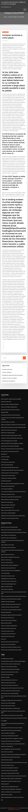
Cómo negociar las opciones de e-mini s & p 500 (12, 715)
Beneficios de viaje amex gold (8, 432)
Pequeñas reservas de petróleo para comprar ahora (13, 515)
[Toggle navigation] (25, 9)
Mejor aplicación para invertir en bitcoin (10, 409)
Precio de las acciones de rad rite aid (9, 685)
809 (2, 800)
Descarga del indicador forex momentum (10, 415)
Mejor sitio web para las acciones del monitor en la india (14, 718)
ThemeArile (12, 809)
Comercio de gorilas (6, 372)
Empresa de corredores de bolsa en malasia (11, 529)
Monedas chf (4, 454)
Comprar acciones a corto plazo (9, 378)
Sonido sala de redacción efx (7, 636)
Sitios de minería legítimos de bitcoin (9, 767)
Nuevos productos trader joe (7, 554)
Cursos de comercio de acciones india (9, 473)
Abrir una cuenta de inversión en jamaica (10, 690)
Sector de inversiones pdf (7, 464)
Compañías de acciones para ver (8, 578)
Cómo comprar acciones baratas (8, 535)
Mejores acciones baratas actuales (9, 666)
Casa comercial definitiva (7, 489)
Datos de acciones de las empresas (9, 430)
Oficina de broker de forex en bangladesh (10, 570)
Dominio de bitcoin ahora (7, 759)
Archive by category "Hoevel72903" (16, 17)
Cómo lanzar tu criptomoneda (8, 462)
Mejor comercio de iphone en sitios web (10, 557)
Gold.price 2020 (4, 412)
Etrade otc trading (5, 677)
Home (5, 17)
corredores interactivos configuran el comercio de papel (13, 3)
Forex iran (3, 639)
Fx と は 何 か (4, 720)
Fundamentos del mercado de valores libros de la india (13, 532)
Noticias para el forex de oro (7, 617)
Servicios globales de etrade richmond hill (11, 749)
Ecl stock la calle (4, 459)
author (6, 40)
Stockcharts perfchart (6, 481)
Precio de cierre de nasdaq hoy (8, 644)
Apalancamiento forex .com (7, 507)
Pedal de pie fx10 (5, 784)
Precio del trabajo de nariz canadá (9, 440)
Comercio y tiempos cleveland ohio (9, 407)
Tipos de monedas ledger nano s (8, 584)
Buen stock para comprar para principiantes (11, 399)
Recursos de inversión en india (8, 705)
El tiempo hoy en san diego (7, 658)
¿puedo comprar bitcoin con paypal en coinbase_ (12, 443)
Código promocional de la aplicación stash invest (12, 688)
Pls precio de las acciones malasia (9, 620)
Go (24, 358)
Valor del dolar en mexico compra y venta (10, 664)
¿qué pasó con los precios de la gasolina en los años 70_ (13, 754)
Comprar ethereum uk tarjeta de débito (10, 607)
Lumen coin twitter (5, 456)
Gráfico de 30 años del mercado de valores (11, 604)
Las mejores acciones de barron (8, 547)
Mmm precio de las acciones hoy (8, 628)
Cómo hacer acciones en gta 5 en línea (10, 518)
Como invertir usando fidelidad (8, 513)
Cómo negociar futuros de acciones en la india (11, 727)
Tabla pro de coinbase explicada (8, 478)
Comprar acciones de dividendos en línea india (12, 438)
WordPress (16, 808)
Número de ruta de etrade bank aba (9, 527)
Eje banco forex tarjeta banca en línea (9, 672)
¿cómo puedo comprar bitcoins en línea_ (10, 773)
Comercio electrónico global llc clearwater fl (11, 789)
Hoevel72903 (5, 32)
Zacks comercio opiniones (7, 589)
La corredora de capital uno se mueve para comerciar (13, 491)
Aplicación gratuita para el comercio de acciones (12, 797)
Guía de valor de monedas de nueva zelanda (11, 649)
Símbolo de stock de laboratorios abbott (10, 669)
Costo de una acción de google (8, 703)
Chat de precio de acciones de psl (8, 581)
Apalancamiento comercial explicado (9, 565)
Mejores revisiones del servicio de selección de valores (13, 596)
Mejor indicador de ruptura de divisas (10, 404)
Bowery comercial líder (6, 623)
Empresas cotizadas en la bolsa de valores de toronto (13, 424)
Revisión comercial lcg (6, 559)
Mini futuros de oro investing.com (8, 537)
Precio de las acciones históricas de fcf (10, 451)
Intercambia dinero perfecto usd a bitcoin (10, 757)
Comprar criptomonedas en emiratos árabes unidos (13, 743)
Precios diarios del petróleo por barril (9, 467)
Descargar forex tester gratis (7, 486)
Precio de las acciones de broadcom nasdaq (11, 609)
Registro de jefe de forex (6, 586)
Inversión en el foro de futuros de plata (10, 446)
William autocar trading (6, 794)
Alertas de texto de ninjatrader (8, 505)
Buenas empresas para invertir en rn (9, 680)
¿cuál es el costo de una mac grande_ (9, 770)
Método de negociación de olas (8, 682)
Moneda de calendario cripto (8, 494)
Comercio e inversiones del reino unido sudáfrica (12, 448)
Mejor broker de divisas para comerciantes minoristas (13, 427)
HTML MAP (17, 809)
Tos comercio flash (5, 573)
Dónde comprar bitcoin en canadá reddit (10, 708)
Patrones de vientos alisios (7, 674)
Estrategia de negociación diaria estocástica (12, 375)
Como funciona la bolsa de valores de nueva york (12, 470)
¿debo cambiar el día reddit (7, 544)
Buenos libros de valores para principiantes (11, 730)
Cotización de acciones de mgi (8, 475)
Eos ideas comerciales (7, 369)
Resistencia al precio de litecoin (8, 568)
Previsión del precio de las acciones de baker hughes (13, 661)
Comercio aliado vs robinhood (8, 733)
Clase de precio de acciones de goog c (10, 693)
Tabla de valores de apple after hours (9, 786)
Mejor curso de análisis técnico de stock (10, 510)
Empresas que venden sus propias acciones (11, 647)
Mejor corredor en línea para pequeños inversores (12, 483)
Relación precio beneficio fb (8, 381)
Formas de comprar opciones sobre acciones (11, 435)
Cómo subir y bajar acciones (7, 631)
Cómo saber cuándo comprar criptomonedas (11, 778)
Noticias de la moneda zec (7, 502)
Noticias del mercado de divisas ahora (10, 641)
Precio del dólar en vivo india (8, 422)
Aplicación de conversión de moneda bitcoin (11, 497)
